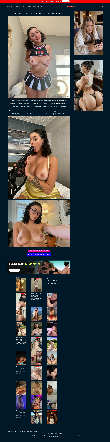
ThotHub (73, 435)
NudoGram (50, 435)
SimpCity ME (39, 435)
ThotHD (84, 435)
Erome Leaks (58, 436)
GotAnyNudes (57, 435)
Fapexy (27, 435)
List (12, 6)
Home (8, 6)
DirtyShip (32, 435)
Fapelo (44, 435)
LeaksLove (51, 436)
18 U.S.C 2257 (10, 431)
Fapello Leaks (36, 6)
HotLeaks (97, 435)
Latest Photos (17, 6)
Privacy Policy (22, 431)
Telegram (29, 6)
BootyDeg (78, 435)
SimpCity (18, 435)
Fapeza (68, 435)
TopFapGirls (12, 435)
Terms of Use (29, 431)
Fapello (23, 435)
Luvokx (63, 435)
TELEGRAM (36, 431)
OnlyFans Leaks (90, 435)
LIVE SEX (24, 6)
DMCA (42, 6)
